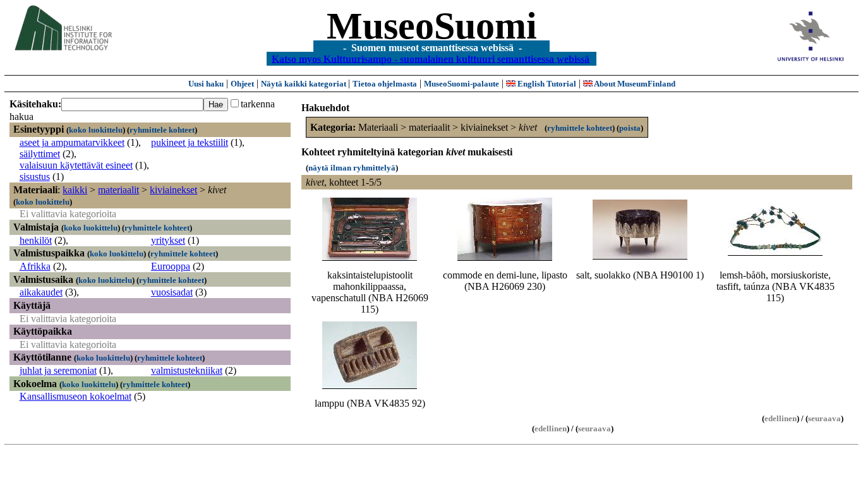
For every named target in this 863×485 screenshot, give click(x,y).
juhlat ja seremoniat (58, 370)
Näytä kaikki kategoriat (304, 83)
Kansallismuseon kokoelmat (75, 396)
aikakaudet (41, 292)
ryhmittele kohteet (162, 130)
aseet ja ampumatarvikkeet (72, 142)
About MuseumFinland (634, 83)
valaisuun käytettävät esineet (76, 165)
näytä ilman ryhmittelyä (351, 167)
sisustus (35, 176)
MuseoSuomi (432, 26)
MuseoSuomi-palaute (461, 83)
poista (630, 128)
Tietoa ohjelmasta (385, 83)
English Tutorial (546, 83)
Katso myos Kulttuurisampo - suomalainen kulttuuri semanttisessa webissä (430, 58)
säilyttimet (40, 153)
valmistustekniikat (186, 370)
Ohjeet (242, 83)
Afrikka (35, 266)
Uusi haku (206, 83)
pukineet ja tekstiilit (189, 142)
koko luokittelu (96, 130)
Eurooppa (170, 266)
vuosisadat (172, 292)
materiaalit (118, 189)
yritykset (168, 240)
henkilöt (36, 240)
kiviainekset (173, 189)
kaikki (75, 189)
